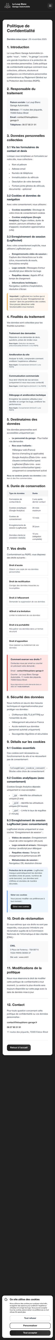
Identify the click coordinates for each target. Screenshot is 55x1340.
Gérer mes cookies (21, 907)
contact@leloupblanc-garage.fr (30, 671)
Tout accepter (30, 1333)
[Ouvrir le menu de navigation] (50, 5)
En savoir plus (20, 1312)
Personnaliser (30, 1326)
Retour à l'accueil (19, 1048)
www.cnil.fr (24, 957)
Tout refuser (30, 1318)
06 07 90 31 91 (29, 125)
